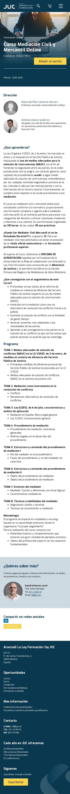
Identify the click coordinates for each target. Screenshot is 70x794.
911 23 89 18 (35, 591)
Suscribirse (15, 782)
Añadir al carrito (50, 61)
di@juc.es (36, 595)
